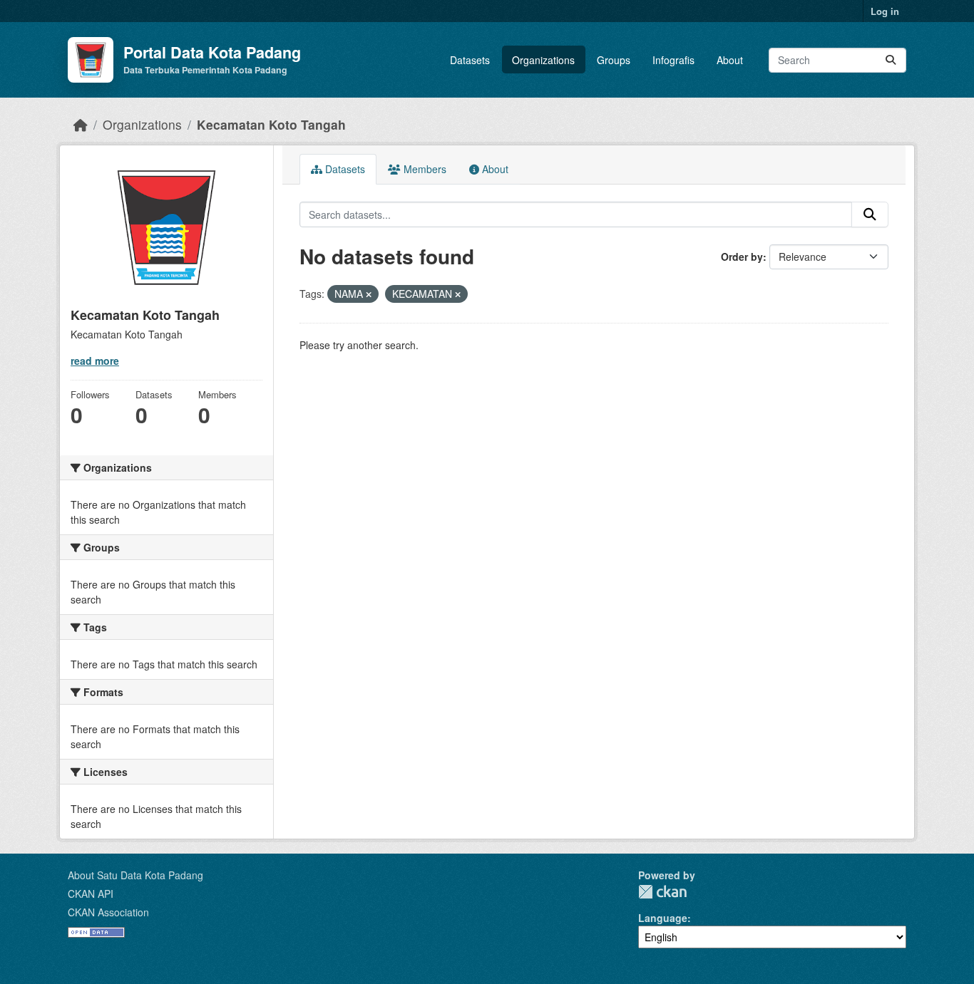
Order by (742, 256)
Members (423, 169)
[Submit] (890, 60)
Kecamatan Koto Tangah (271, 124)
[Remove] (368, 294)
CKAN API (90, 893)
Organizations (543, 60)
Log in (885, 11)
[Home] (80, 124)
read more (95, 360)
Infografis (673, 60)
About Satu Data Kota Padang (135, 875)
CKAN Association (108, 912)
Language (662, 918)
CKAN (662, 891)
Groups (613, 60)
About (730, 60)
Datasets (470, 60)
